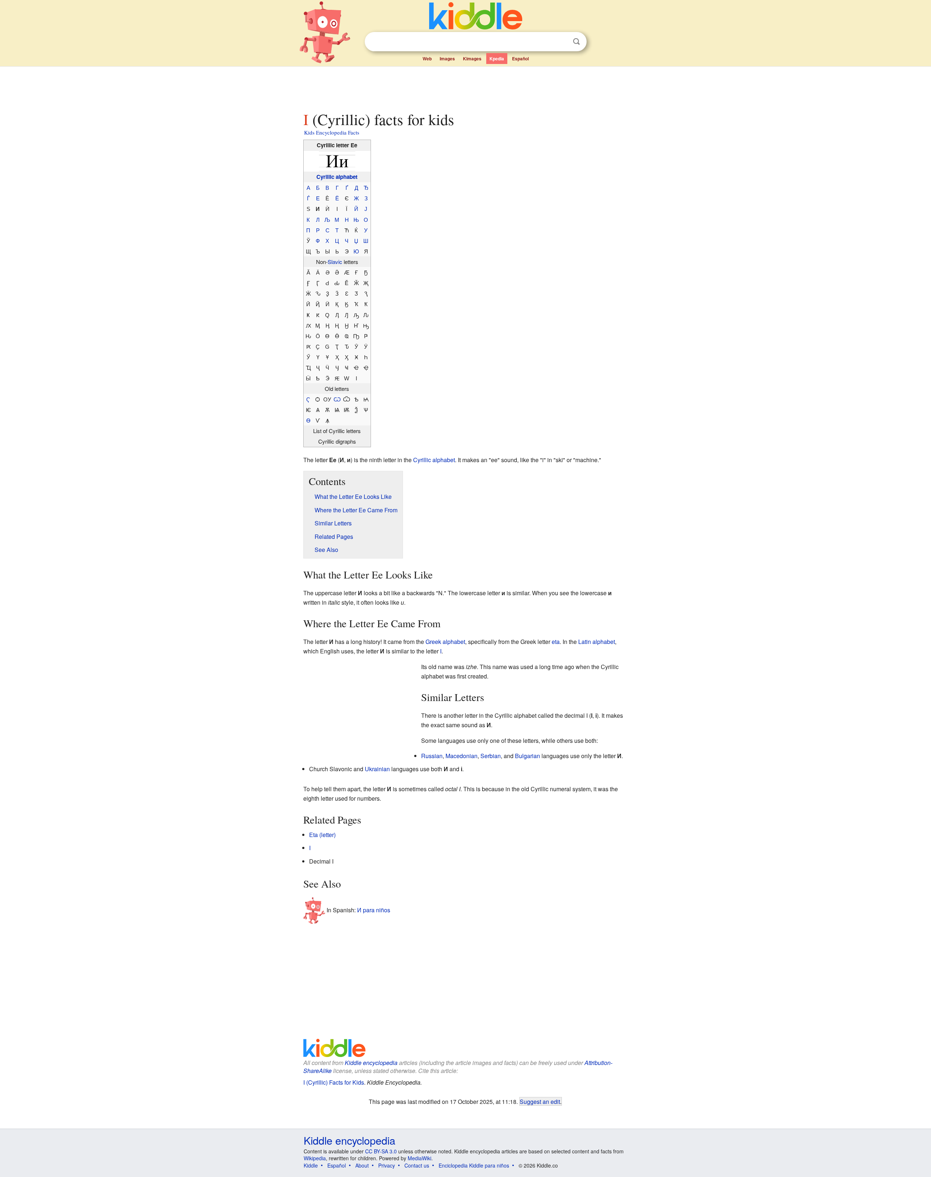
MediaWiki (419, 1158)
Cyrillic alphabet (336, 177)
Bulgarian (527, 756)
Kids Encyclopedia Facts (331, 132)
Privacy (386, 1165)
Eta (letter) (322, 834)
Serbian (490, 756)
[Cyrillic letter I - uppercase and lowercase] (337, 160)
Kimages (472, 58)
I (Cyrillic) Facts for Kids (333, 1082)
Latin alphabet (596, 641)
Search (576, 41)
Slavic (335, 261)
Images (447, 58)
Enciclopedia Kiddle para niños (474, 1165)
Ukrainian (377, 769)
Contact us (416, 1165)
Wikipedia (315, 1158)
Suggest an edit (540, 1101)
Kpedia (497, 58)
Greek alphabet (445, 641)
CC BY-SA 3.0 (381, 1151)
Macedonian (461, 756)
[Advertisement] (465, 87)
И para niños (373, 909)
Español (520, 58)
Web (427, 58)
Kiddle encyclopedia (371, 1062)
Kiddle (311, 1165)
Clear (561, 42)
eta (556, 641)
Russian (432, 756)
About (362, 1165)
